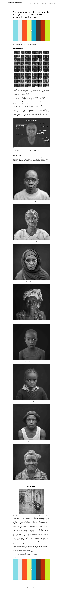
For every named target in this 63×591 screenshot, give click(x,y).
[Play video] (31, 30)
